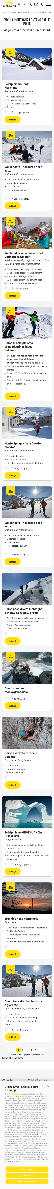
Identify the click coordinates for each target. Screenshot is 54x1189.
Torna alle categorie (12, 1057)
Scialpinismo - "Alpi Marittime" (17, 85)
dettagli (12, 119)
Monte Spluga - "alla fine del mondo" (23, 445)
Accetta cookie (27, 1169)
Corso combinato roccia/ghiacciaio (16, 690)
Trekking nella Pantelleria (21, 918)
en (25, 4)
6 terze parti (16, 1094)
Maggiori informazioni (27, 1181)
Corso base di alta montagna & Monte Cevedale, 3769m (23, 610)
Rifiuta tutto (27, 1175)
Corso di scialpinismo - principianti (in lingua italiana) (20, 346)
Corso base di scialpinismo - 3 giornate (23, 1003)
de (19, 4)
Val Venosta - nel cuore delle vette (23, 168)
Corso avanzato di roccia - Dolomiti (22, 754)
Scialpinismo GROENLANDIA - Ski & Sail (23, 834)
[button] (48, 1086)
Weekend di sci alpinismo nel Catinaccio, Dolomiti (24, 254)
